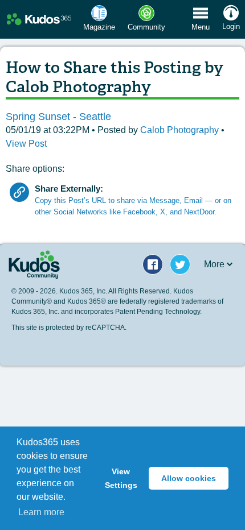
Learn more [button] (41, 512)
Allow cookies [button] (188, 478)
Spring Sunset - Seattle (58, 116)
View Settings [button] (121, 478)
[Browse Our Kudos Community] (39, 19)
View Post (26, 143)
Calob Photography (180, 130)
